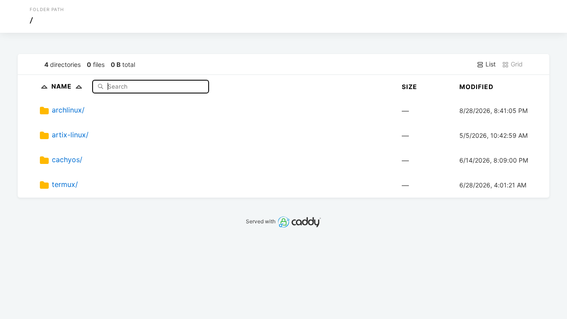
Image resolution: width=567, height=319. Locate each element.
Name (62, 86)
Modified (476, 86)
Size (409, 86)
